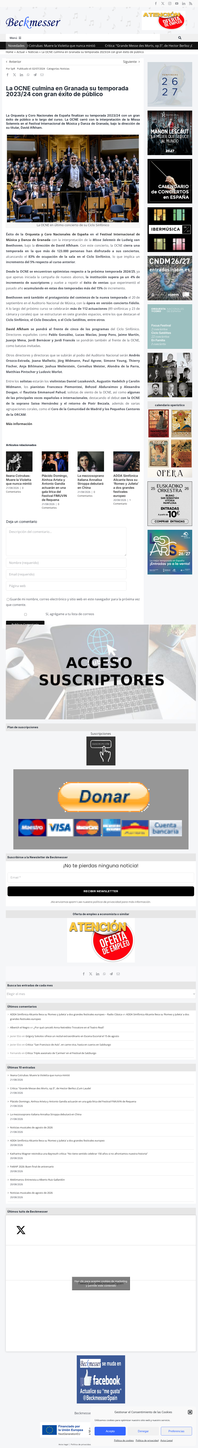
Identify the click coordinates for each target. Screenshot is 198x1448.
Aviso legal (63, 1444)
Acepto (110, 1431)
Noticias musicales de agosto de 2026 (31, 1127)
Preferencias (176, 1431)
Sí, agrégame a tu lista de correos (69, 614)
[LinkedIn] (97, 973)
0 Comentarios (14, 489)
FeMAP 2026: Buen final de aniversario (32, 1166)
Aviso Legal (166, 1440)
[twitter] (162, 3)
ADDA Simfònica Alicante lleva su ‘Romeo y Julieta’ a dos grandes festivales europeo (57, 1140)
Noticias (64, 68)
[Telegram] (111, 973)
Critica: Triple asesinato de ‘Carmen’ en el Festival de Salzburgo (60, 1053)
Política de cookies (124, 1440)
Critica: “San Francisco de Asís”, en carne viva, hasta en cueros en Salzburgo (68, 1044)
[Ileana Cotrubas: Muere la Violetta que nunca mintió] (19, 453)
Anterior (15, 62)
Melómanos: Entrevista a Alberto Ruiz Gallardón (37, 1179)
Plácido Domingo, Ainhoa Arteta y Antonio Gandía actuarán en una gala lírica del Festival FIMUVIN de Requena (73, 1101)
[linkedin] (183, 3)
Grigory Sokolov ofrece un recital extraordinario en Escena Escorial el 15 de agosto (72, 1036)
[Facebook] (83, 973)
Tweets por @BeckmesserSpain (100, 1283)
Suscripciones (101, 734)
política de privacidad (107, 901)
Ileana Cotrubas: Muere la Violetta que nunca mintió (40, 1075)
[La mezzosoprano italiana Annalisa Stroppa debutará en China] (91, 453)
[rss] (190, 3)
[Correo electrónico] (118, 973)
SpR (13, 68)
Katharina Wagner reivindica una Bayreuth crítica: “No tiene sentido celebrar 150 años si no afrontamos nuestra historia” (79, 1153)
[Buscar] (179, 38)
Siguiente (130, 62)
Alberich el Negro (20, 1027)
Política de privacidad (147, 1440)
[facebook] (155, 3)
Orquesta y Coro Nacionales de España (57, 234)
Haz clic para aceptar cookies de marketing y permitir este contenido (100, 1283)
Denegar (143, 1431)
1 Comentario (122, 502)
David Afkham (17, 329)
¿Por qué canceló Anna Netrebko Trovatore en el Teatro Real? (69, 1027)
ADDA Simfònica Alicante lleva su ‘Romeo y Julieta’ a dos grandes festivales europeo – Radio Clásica (66, 1014)
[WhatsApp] (104, 973)
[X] (90, 973)
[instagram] (169, 3)
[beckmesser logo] (33, 14)
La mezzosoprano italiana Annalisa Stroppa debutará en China (45, 1114)
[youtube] (176, 3)
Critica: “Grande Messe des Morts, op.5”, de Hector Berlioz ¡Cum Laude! (118, 46)
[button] (190, 1412)
